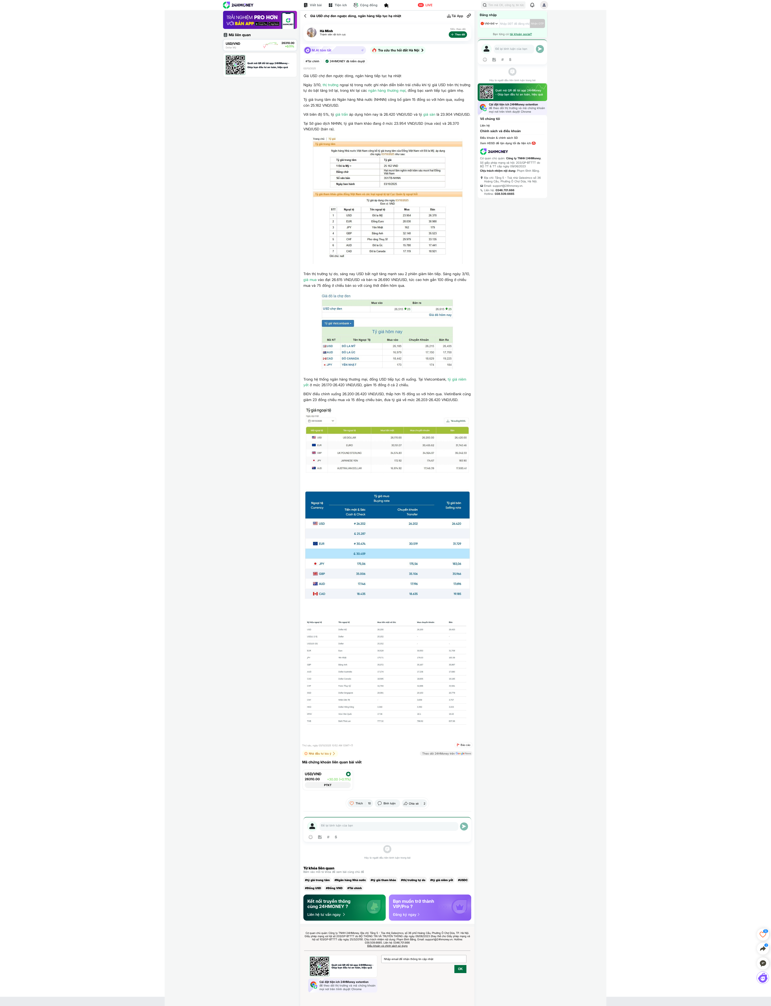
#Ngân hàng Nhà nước (350, 880)
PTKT (327, 785)
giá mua (310, 280)
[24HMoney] (238, 5)
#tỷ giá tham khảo (383, 880)
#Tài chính (312, 61)
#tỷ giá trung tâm (317, 880)
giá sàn (429, 114)
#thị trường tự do (413, 880)
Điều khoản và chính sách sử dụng (387, 945)
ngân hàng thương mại (387, 90)
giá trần (341, 114)
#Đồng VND (334, 888)
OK (460, 969)
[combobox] (489, 23)
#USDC (463, 880)
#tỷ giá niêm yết (441, 880)
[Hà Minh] (312, 33)
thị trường (331, 85)
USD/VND (313, 774)
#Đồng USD (313, 888)
